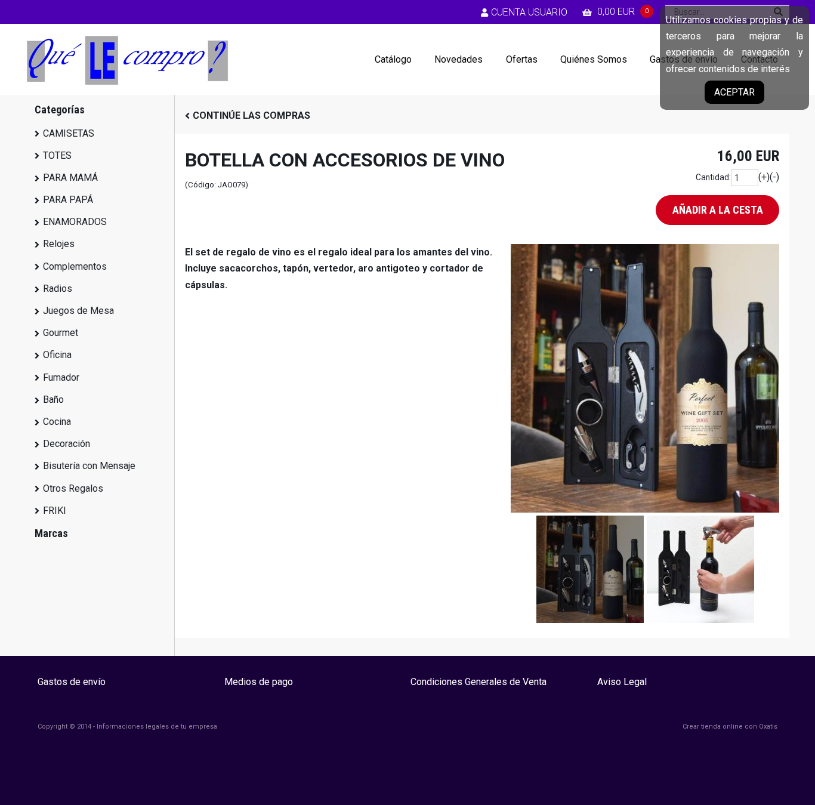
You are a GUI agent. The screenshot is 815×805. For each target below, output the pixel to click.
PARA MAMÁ (70, 177)
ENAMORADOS (75, 221)
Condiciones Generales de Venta (478, 681)
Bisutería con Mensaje (89, 465)
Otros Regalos (73, 488)
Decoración (66, 443)
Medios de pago (258, 681)
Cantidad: (713, 177)
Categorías (60, 109)
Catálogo (393, 59)
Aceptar (734, 92)
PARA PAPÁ (68, 199)
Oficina (57, 354)
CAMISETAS (68, 133)
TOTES (57, 155)
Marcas (51, 533)
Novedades (458, 59)
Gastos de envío (72, 681)
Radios (57, 288)
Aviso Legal (622, 681)
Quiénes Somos (593, 59)
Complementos (75, 266)
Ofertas (522, 59)
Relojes (59, 243)
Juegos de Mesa (78, 310)
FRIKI (54, 510)
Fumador (61, 377)
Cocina (57, 421)
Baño (53, 399)
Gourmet (60, 332)
